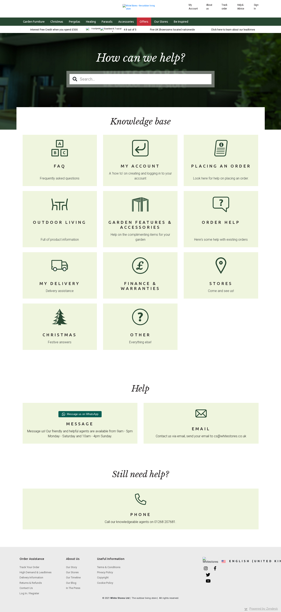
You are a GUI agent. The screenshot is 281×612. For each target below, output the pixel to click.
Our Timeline (73, 577)
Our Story (71, 567)
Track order (224, 7)
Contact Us (26, 588)
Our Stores (72, 572)
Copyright (103, 577)
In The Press (73, 588)
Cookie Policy (105, 582)
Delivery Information (31, 577)
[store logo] (140, 6)
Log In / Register (29, 593)
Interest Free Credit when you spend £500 (54, 29)
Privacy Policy (105, 572)
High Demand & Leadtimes (35, 572)
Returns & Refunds (31, 582)
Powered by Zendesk (263, 608)
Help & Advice (240, 7)
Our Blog (71, 582)
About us (209, 7)
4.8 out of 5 (130, 29)
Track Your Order (29, 567)
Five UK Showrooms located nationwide (172, 29)
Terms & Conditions (108, 567)
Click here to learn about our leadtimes (233, 29)
